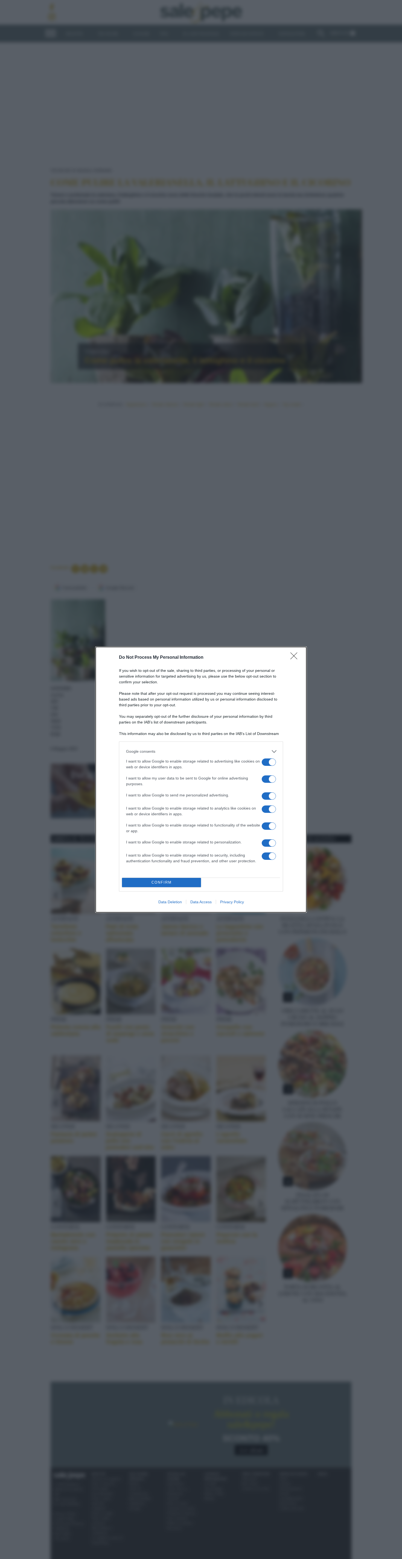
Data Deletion (170, 902)
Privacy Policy (232, 902)
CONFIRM (162, 882)
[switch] (269, 762)
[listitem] (201, 751)
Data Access (201, 902)
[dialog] (201, 779)
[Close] (295, 657)
